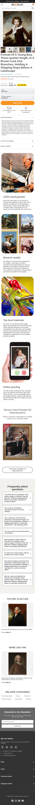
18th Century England (7, 696)
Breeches (18, 696)
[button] (5, 443)
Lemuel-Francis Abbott (6, 74)
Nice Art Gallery (17, 5)
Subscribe (17, 726)
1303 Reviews (10, 79)
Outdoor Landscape (6, 699)
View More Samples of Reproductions (17, 470)
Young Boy (28, 699)
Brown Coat (27, 696)
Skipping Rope (18, 699)
